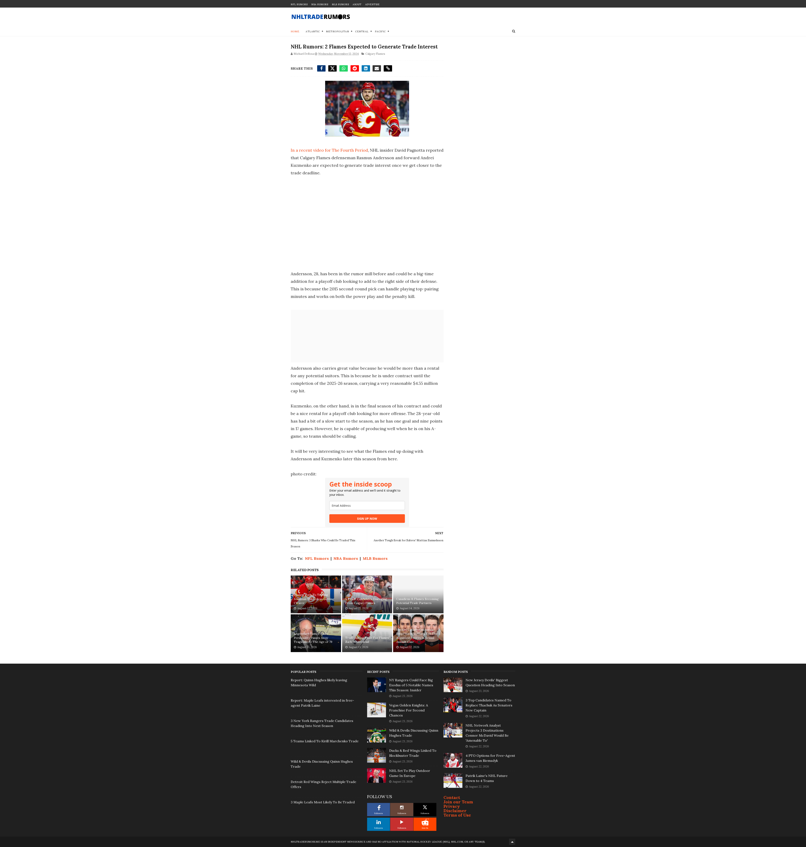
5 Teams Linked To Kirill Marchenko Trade (325, 741)
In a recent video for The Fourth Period (329, 150)
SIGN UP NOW (367, 519)
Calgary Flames (375, 54)
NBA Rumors (319, 4)
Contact (452, 797)
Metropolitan (337, 31)
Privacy (452, 806)
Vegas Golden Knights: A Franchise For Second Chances (408, 710)
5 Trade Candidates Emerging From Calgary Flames (366, 601)
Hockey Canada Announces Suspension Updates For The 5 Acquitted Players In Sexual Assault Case (418, 636)
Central (362, 31)
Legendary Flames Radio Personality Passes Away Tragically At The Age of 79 (313, 638)
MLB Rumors (340, 4)
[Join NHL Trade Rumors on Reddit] (425, 822)
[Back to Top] (512, 842)
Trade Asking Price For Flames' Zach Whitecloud (367, 640)
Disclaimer (455, 810)
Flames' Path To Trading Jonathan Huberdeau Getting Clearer (314, 599)
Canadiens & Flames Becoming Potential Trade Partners (417, 601)
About (357, 4)
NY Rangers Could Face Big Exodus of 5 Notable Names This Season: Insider (411, 685)
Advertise (372, 4)
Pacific (380, 31)
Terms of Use (457, 815)
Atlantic (313, 31)
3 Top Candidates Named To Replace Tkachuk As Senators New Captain (489, 705)
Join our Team (458, 801)
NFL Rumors (299, 4)
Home (295, 31)
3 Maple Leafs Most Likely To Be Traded (323, 802)
